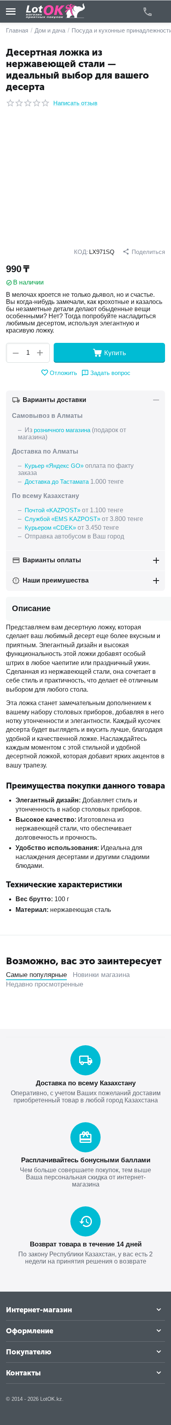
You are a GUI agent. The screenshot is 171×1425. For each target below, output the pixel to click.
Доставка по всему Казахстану (86, 1083)
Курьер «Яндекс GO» (54, 465)
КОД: (81, 251)
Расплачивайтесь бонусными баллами (85, 1160)
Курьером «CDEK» (50, 527)
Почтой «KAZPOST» (52, 510)
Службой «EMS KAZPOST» (62, 518)
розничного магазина (62, 430)
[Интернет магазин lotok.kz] (55, 11)
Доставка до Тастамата (57, 481)
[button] (143, 251)
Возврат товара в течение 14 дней (86, 1244)
